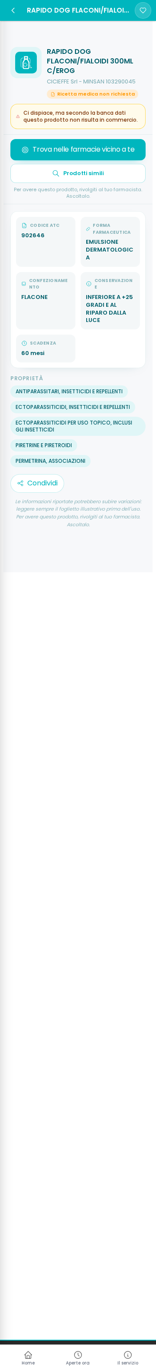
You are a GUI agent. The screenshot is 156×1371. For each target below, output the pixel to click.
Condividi (42, 483)
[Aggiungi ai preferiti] (143, 10)
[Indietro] (13, 10)
